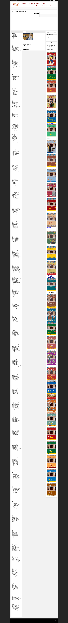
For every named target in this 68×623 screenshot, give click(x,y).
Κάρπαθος (13, 178)
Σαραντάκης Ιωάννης (15, 520)
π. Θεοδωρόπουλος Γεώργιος (16, 366)
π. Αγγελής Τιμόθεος (14, 329)
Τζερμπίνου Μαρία (14, 549)
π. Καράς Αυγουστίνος (15, 379)
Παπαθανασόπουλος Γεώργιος (16, 485)
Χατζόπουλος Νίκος (14, 589)
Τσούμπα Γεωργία (14, 569)
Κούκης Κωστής (14, 196)
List (27, 31)
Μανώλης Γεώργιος (14, 224)
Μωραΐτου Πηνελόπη (15, 316)
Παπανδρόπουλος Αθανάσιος (16, 488)
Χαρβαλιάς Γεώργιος (14, 586)
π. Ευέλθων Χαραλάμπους (15, 360)
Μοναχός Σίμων (14, 295)
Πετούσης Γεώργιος (14, 501)
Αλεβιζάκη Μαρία (14, 52)
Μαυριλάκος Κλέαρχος (15, 237)
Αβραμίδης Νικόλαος (14, 44)
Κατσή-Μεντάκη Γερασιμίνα (15, 192)
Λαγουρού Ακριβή (14, 211)
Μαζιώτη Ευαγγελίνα (14, 221)
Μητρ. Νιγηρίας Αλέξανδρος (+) (16, 272)
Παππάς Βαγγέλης (14, 491)
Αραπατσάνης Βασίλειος (15, 62)
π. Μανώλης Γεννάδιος (15, 401)
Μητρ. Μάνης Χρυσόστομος (15, 268)
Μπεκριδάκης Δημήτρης (15, 308)
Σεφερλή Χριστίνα (14, 522)
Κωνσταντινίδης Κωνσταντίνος (16, 209)
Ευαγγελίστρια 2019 (14, 35)
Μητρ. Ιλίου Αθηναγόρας (15, 263)
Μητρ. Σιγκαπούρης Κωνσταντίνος (16, 278)
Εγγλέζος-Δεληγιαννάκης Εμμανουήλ (15, 122)
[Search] (55, 32)
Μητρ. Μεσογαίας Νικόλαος (15, 270)
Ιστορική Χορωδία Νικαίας (15, 153)
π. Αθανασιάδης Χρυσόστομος (16, 333)
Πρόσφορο (13, 507)
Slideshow (13, 33)
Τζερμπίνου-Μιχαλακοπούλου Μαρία (16, 550)
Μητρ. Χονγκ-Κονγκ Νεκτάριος (16, 284)
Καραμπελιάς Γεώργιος (15, 170)
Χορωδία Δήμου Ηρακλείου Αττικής (16, 598)
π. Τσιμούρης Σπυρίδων (15, 457)
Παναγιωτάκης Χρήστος (15, 473)
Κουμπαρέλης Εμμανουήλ (15, 199)
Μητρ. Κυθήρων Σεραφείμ (15, 266)
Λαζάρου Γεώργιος (14, 213)
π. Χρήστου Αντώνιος (15, 463)
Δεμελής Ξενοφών (14, 104)
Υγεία (13, 571)
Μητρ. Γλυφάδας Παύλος (15, 257)
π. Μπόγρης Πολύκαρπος (15, 416)
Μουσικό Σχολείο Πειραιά (15, 302)
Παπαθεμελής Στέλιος (15, 486)
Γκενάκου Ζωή (14, 93)
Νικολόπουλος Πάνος (15, 319)
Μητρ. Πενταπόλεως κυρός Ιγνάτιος (15, 275)
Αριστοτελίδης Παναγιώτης (15, 64)
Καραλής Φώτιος (14, 166)
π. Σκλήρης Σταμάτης (15, 445)
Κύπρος (13, 205)
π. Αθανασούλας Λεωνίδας (15, 334)
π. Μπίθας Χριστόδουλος (15, 415)
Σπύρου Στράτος (14, 537)
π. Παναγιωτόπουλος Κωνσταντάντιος (15, 421)
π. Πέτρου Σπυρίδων (15, 433)
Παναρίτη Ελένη (14, 479)
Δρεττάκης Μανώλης (14, 117)
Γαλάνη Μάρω (14, 79)
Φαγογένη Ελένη (14, 573)
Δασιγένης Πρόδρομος (15, 102)
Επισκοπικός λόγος (14, 128)
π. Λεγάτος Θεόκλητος (15, 395)
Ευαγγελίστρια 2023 (14, 38)
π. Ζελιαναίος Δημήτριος (15, 362)
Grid (24, 31)
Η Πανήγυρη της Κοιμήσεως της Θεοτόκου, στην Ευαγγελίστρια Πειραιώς (51, 37)
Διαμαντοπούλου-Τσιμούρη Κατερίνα (15, 110)
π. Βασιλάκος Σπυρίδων (15, 343)
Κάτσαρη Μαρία (14, 183)
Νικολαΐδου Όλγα (14, 318)
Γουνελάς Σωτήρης (14, 99)
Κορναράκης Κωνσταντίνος (15, 191)
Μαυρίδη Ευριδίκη (14, 235)
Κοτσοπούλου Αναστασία (15, 194)
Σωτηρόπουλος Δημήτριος (15, 547)
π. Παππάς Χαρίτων (14, 427)
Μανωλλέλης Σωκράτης (15, 228)
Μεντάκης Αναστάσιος (15, 243)
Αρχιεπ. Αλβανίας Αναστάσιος (16, 66)
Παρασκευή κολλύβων (15, 494)
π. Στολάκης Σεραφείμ (15, 450)
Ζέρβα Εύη (13, 133)
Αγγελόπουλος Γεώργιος (15, 46)
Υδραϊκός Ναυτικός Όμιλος (15, 572)
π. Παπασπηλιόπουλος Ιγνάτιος (16, 429)
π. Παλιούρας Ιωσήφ (14, 419)
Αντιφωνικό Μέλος (14, 60)
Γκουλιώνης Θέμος (14, 95)
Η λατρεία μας (14, 139)
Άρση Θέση (13, 65)
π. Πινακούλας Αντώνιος (15, 434)
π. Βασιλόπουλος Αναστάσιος (16, 344)
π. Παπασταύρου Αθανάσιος (15, 430)
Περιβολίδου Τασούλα (15, 499)
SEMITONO (13, 521)
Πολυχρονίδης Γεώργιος (15, 505)
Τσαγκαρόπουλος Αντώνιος (15, 559)
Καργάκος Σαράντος (14, 176)
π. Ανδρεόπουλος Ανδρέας (15, 336)
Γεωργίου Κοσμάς (14, 87)
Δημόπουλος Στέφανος (15, 108)
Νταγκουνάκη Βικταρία (15, 321)
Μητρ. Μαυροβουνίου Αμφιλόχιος (16, 269)
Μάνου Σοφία (14, 225)
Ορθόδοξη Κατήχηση (15, 328)
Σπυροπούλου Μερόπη (15, 536)
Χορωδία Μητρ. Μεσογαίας (15, 607)
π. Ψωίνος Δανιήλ (14, 470)
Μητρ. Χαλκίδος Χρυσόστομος (16, 282)
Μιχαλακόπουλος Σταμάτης (15, 292)
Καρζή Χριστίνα (14, 177)
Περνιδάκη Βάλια (14, 500)
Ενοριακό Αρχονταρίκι (15, 127)
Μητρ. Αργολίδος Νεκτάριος (15, 251)
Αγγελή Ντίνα (14, 45)
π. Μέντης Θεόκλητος (15, 409)
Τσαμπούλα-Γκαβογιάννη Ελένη (16, 561)
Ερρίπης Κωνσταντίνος (15, 129)
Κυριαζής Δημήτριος (14, 206)
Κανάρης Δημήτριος (14, 162)
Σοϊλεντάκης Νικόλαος (15, 528)
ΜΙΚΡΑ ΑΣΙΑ (13, 288)
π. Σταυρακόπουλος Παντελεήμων (16, 448)
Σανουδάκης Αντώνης (15, 518)
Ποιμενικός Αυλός (14, 503)
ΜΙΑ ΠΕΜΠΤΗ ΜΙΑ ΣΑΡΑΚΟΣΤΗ (16, 43)
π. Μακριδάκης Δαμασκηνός (15, 400)
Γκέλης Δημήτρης (14, 92)
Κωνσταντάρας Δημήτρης (15, 208)
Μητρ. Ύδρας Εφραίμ (15, 281)
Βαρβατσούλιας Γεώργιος (15, 72)
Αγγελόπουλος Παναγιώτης (15, 47)
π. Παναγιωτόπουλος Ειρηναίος (16, 420)
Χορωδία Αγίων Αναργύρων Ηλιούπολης (15, 593)
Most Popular (36, 13)
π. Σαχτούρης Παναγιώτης (15, 442)
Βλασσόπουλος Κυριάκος (15, 76)
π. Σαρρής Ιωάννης (14, 441)
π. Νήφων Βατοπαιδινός (15, 418)
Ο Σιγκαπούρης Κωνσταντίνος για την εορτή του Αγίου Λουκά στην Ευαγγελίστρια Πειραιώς (51, 40)
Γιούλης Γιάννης (14, 90)
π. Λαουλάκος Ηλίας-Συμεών (15, 394)
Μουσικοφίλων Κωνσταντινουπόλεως (14, 304)
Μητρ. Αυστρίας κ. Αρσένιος (15, 253)
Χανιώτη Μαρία (14, 585)
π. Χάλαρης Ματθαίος (15, 461)
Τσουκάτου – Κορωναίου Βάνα (16, 568)
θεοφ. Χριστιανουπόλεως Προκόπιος (15, 286)
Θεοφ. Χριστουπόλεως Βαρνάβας (16, 287)
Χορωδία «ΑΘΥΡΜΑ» (15, 594)
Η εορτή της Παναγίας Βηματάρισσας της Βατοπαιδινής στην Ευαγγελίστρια (51, 50)
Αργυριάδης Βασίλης (14, 63)
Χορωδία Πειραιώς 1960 (15, 609)
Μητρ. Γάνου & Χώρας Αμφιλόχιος (16, 256)
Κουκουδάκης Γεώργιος (15, 198)
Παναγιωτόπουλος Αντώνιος (15, 474)
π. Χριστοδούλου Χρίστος (15, 465)
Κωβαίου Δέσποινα (14, 207)
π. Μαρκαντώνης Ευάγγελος (15, 403)
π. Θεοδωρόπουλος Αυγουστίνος (16, 365)
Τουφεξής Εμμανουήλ (15, 555)
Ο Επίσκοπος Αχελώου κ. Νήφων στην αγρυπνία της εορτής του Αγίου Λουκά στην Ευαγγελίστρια (51, 43)
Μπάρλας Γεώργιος (14, 306)
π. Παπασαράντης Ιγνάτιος (15, 428)
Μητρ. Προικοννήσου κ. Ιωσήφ (16, 276)
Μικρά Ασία (13, 289)
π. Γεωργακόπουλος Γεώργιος (16, 350)
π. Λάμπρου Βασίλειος (15, 393)
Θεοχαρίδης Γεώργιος (15, 147)
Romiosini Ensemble (14, 514)
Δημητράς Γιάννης (14, 107)
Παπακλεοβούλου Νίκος (15, 487)
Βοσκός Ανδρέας (14, 78)
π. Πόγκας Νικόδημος (15, 435)
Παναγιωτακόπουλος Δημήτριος (16, 477)
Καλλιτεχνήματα (14, 156)
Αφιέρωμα (13, 67)
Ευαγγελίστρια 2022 (14, 37)
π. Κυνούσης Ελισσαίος (15, 391)
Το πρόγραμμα (49, 182)
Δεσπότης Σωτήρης (14, 105)
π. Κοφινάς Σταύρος (14, 389)
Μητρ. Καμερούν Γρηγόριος (15, 264)
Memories (13, 242)
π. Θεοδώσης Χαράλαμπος (15, 364)
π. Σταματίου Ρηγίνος (15, 447)
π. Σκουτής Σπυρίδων (15, 446)
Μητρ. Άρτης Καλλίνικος (15, 252)
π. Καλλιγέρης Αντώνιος (15, 373)
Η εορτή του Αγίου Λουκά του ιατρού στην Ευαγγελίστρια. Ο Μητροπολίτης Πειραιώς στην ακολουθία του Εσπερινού (51, 46)
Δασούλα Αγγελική (14, 103)
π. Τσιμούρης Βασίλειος (15, 456)
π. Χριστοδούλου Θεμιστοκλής (16, 464)
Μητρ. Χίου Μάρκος (14, 283)
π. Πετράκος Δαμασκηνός (15, 432)
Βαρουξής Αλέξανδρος (15, 74)
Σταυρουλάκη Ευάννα (15, 543)
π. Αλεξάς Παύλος (14, 335)
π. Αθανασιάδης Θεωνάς (15, 332)
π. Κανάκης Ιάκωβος (14, 375)
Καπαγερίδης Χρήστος (15, 163)
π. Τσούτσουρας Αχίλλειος (15, 458)
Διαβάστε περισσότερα (25, 49)
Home (12, 11)
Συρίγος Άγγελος (14, 546)
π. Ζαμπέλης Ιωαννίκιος (15, 361)
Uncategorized (14, 615)
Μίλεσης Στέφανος (14, 290)
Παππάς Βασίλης (14, 492)
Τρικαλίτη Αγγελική (14, 556)
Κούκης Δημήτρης (14, 195)
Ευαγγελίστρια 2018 (14, 34)
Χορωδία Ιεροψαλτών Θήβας (15, 605)
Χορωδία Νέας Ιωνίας (15, 608)
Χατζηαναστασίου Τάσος (15, 587)
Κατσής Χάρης (14, 184)
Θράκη (13, 148)
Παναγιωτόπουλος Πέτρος (15, 478)
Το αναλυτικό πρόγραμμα (51, 153)
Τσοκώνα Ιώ (13, 567)
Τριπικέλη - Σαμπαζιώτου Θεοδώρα (15, 558)
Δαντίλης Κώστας (14, 101)
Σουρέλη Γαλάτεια (14, 531)
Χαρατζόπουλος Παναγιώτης (15, 582)
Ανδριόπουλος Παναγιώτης (15, 59)
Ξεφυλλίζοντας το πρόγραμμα (51, 275)
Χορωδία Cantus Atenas (15, 596)
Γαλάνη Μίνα (14, 80)
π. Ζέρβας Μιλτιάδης (14, 363)
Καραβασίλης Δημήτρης (15, 167)
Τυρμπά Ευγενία (14, 570)
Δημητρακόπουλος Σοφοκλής (16, 106)
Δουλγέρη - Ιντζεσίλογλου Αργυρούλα (15, 115)
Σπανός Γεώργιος (14, 533)
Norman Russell (14, 320)
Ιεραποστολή (14, 149)
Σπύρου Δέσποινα (14, 529)
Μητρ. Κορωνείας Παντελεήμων (16, 265)
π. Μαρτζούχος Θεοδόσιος (15, 406)
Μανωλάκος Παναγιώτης (15, 227)
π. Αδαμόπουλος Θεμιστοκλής (16, 330)
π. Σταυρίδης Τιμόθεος (15, 449)
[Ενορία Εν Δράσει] (34, 4)
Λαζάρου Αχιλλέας (14, 212)
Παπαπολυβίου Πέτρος (15, 490)
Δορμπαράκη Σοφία (14, 112)
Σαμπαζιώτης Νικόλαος (15, 516)
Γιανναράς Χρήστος (14, 89)
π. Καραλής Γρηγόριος (15, 378)
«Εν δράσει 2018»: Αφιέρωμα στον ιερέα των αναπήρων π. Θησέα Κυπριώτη (28, 42)
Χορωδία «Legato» (14, 606)
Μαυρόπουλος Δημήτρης (15, 238)
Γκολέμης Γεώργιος (14, 94)
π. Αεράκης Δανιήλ (14, 331)
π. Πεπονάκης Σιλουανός (15, 431)
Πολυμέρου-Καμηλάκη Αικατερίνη (16, 504)
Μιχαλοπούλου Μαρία (15, 293)
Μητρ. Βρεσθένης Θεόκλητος (16, 255)
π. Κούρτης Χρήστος (15, 387)
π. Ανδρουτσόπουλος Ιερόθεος (16, 337)
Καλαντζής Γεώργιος (14, 154)
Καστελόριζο (13, 182)
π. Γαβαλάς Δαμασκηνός (15, 348)
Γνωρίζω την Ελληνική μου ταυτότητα (15, 98)
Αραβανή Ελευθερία (14, 61)
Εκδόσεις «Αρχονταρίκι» (15, 124)
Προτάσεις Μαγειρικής (15, 508)
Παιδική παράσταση (14, 471)
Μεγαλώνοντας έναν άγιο (15, 239)
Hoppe (13, 140)
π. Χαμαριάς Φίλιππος (15, 462)
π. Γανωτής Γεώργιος (15, 349)
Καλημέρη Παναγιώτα (15, 155)
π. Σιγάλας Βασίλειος (15, 443)
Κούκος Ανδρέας (14, 197)
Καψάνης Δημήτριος (14, 185)
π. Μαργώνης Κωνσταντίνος (15, 402)
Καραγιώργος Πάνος (14, 168)
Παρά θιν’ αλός (14, 493)
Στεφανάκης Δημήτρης (15, 544)
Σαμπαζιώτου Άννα (14, 517)
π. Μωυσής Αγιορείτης (15, 417)
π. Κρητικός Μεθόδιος (15, 390)
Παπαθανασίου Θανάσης (15, 476)
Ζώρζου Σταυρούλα (14, 138)
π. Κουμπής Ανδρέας (15, 386)
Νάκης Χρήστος (14, 317)
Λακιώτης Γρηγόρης (14, 214)
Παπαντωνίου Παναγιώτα (15, 489)
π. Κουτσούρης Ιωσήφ (15, 388)
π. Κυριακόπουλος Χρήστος (15, 392)
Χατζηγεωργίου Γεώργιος (15, 584)
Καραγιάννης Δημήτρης (15, 165)
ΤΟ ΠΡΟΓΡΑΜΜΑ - (49, 212)
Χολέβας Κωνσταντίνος (15, 590)
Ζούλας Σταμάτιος (14, 134)
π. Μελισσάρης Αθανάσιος (15, 408)
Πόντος (13, 506)
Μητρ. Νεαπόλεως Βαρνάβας (16, 271)
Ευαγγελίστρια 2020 (14, 36)
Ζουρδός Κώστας (14, 137)
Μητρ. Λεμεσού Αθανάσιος (15, 267)
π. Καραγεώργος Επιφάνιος (15, 377)
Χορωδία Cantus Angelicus (15, 595)
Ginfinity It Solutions (23, 619)
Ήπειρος (13, 141)
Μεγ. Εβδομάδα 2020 (15, 240)
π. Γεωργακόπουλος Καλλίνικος (16, 351)
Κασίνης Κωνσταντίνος (15, 180)
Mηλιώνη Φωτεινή (14, 248)
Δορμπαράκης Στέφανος (15, 113)
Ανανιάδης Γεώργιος (14, 58)
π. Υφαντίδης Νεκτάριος (15, 459)
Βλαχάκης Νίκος (14, 77)
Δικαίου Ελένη (14, 111)
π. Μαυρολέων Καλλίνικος (15, 407)
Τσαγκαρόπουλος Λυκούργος (16, 560)
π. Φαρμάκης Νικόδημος (15, 460)
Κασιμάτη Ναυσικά (14, 179)
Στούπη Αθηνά (14, 545)
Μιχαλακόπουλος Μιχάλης (15, 291)
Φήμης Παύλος (14, 574)
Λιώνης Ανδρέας (14, 220)
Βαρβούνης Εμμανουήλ (15, 73)
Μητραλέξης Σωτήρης (15, 249)
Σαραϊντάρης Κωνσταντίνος (15, 519)
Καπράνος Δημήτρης (14, 164)
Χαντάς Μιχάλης (14, 581)
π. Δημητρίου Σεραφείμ (15, 357)
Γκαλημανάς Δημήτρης (15, 91)
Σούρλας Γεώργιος (14, 532)
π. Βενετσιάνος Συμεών (15, 345)
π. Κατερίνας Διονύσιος (15, 380)
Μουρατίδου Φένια (14, 296)
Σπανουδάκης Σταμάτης (15, 534)
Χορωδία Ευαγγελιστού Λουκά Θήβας (16, 601)
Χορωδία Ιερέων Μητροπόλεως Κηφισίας (16, 604)
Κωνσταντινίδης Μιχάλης (15, 210)
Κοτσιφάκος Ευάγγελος (15, 193)
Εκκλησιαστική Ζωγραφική (15, 125)
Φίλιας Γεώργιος (14, 576)
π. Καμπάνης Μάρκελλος (15, 374)
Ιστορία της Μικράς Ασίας (15, 151)
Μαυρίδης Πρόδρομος (15, 236)
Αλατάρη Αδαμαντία (14, 51)
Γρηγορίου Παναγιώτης (15, 100)
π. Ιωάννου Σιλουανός (15, 372)
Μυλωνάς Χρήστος (14, 315)
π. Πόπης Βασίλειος (14, 436)
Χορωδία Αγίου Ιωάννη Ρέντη (16, 597)
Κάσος (13, 181)
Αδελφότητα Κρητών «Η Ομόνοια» (16, 50)
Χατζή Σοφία (13, 583)
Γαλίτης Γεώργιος (14, 81)
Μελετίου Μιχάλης (14, 241)
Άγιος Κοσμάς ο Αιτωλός (15, 49)
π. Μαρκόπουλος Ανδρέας (15, 404)
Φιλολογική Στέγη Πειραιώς (15, 575)
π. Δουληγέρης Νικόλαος (15, 359)
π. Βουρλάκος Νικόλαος (15, 347)
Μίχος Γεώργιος (14, 294)
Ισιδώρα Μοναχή (14, 150)
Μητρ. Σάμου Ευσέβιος (15, 277)
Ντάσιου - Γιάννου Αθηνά (15, 322)
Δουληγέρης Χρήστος (15, 116)
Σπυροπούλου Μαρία (15, 535)
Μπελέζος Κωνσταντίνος (15, 307)
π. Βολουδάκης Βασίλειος (15, 346)
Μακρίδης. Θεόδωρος (15, 223)
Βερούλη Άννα (14, 75)
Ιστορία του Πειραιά (14, 152)
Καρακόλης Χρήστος (14, 169)
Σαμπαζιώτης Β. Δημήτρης (15, 515)
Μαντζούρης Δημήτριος (15, 226)
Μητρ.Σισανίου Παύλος (15, 280)
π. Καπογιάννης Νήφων (15, 376)
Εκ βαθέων (13, 123)
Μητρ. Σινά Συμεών (14, 279)
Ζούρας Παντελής (14, 136)
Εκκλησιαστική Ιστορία (15, 126)
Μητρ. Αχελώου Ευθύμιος (15, 254)
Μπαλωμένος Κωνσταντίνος (15, 305)
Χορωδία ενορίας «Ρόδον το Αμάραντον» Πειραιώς (15, 600)
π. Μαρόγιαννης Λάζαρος (15, 405)
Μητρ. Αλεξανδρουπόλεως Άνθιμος (16, 250)
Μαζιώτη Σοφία (14, 222)
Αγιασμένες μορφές (14, 48)
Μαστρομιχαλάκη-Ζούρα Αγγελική (16, 234)
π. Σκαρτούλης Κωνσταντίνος (16, 444)
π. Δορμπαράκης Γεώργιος (15, 358)
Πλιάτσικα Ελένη (14, 502)
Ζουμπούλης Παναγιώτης (15, 135)
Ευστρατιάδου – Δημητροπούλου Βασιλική (16, 131)
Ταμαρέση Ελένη (14, 548)
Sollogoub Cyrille (14, 530)
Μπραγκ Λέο (13, 314)
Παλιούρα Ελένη (14, 472)
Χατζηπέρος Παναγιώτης (15, 588)
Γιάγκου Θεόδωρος (14, 88)
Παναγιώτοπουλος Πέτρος (15, 475)
